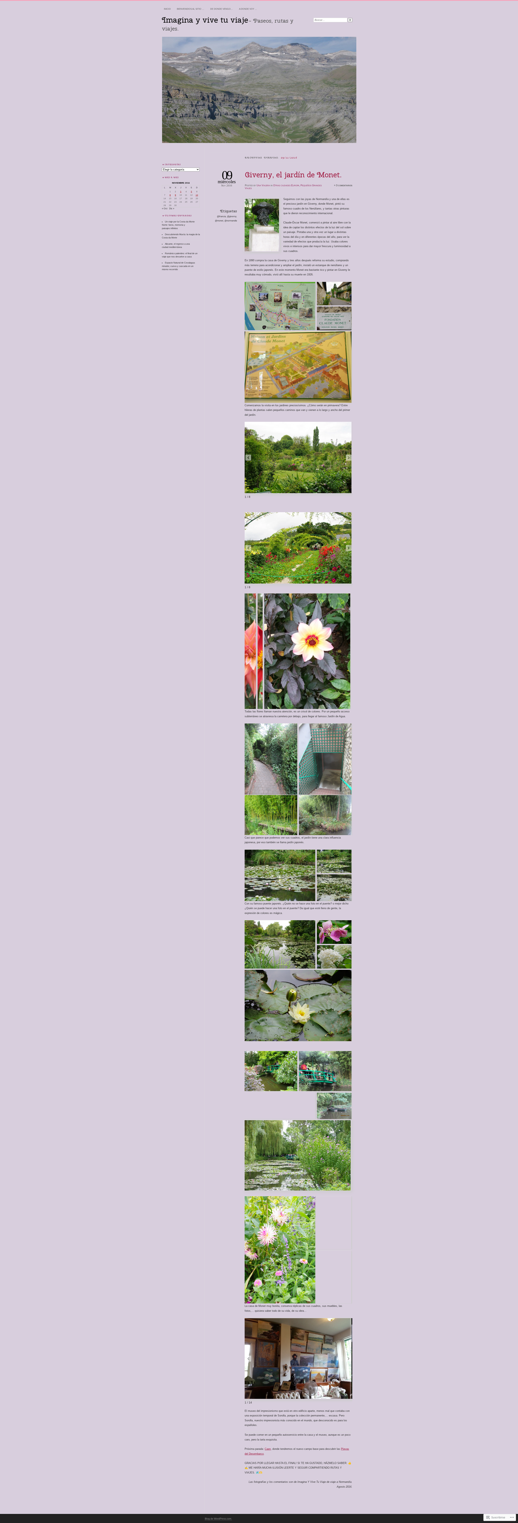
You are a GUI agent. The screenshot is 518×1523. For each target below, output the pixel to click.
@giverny (231, 216)
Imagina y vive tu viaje (205, 20)
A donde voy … (248, 9)
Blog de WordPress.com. (218, 1518)
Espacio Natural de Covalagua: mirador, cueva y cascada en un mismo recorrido (178, 266)
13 (197, 195)
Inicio (167, 9)
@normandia (230, 220)
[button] (348, 458)
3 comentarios (344, 185)
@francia (221, 216)
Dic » (171, 208)
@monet (219, 220)
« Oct (164, 208)
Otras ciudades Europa (286, 185)
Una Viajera (263, 185)
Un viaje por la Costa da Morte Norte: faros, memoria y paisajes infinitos (178, 225)
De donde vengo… (221, 9)
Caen (268, 1448)
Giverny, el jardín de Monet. (293, 175)
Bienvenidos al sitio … (190, 9)
